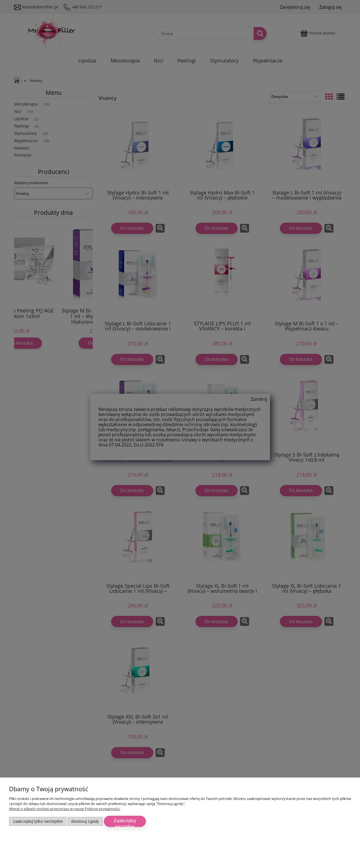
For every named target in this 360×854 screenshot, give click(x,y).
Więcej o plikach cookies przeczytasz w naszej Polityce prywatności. (64, 808)
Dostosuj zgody (85, 821)
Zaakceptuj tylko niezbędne (38, 821)
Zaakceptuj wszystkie (125, 822)
